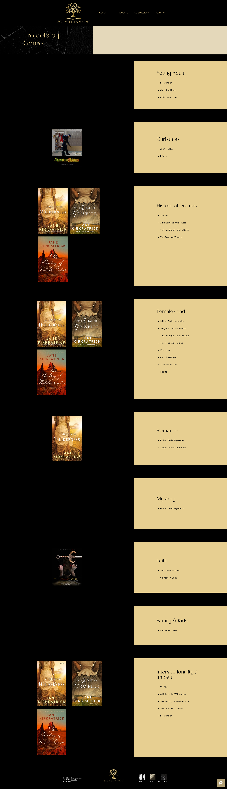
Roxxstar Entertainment (70, 780)
